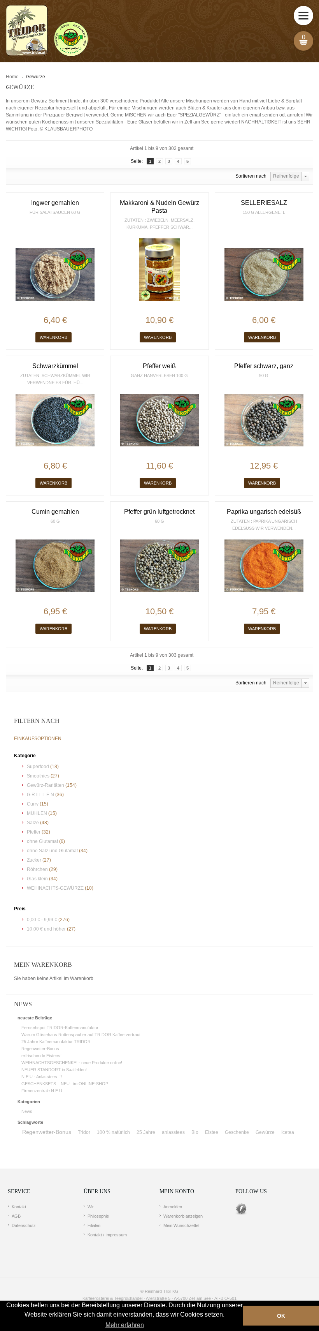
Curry (33, 804)
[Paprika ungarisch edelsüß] (264, 566)
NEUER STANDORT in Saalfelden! (54, 1069)
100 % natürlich (113, 1132)
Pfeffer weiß (159, 366)
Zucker (34, 860)
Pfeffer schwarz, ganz (263, 366)
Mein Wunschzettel (181, 1225)
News (26, 1111)
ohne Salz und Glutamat (52, 850)
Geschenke (237, 1132)
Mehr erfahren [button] (124, 1325)
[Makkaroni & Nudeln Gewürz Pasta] (159, 270)
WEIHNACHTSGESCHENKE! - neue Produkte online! (71, 1062)
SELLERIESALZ (264, 202)
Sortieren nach (250, 176)
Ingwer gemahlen (55, 202)
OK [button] (281, 1316)
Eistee (211, 1132)
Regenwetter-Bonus (40, 1048)
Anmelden (172, 1206)
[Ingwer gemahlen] (55, 274)
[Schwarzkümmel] (55, 420)
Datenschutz (24, 1225)
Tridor (84, 1132)
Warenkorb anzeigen (183, 1216)
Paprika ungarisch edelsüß (264, 511)
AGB (16, 1216)
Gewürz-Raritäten (45, 785)
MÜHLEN (37, 813)
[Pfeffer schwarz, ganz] (264, 420)
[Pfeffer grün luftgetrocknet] (159, 566)
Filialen (94, 1225)
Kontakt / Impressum (107, 1234)
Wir (91, 1206)
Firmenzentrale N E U (41, 1090)
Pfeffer (33, 832)
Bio (194, 1132)
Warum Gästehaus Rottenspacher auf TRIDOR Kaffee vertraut (80, 1034)
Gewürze (265, 1132)
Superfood (38, 766)
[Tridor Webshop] (47, 31)
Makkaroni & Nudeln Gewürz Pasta (159, 206)
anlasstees (173, 1132)
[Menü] (303, 15)
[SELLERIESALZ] (264, 274)
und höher (47, 929)
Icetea (287, 1132)
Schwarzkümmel (55, 366)
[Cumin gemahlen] (55, 566)
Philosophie (98, 1216)
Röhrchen (37, 869)
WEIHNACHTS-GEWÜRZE (55, 888)
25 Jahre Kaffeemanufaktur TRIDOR (56, 1041)
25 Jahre (146, 1132)
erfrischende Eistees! (41, 1055)
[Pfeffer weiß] (159, 420)
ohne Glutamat (42, 841)
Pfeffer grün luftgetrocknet (159, 511)
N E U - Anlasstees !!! (41, 1076)
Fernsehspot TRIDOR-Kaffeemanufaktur (59, 1027)
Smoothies (39, 776)
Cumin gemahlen (55, 511)
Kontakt (19, 1206)
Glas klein (37, 878)
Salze (33, 822)
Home (12, 76)
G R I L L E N (40, 794)
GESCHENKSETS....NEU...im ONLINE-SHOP (64, 1083)
